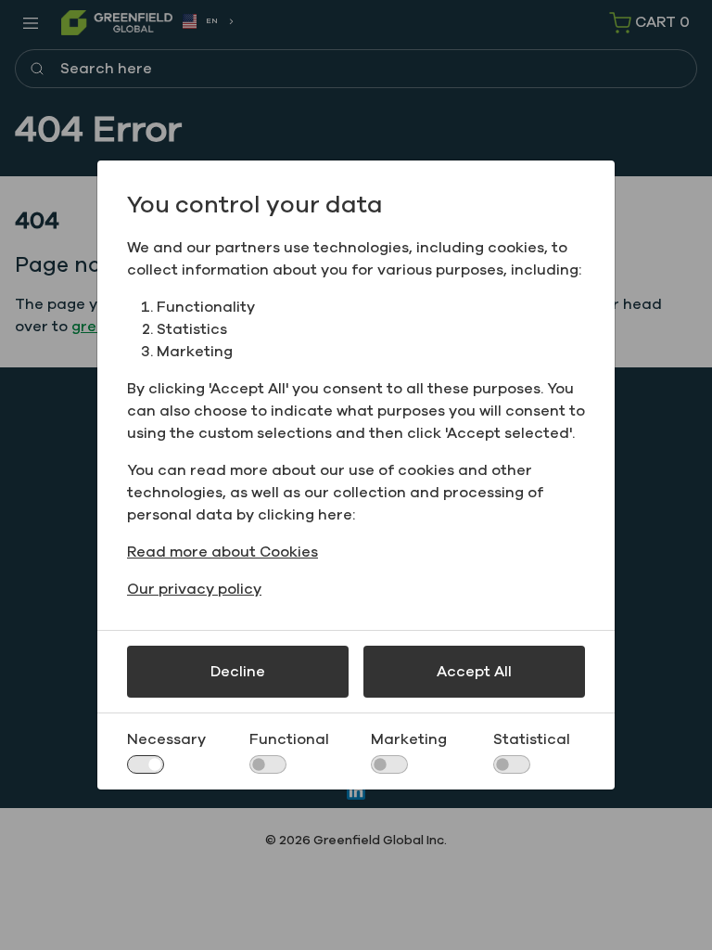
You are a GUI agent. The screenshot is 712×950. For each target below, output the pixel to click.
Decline (237, 671)
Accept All (474, 671)
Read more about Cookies (222, 552)
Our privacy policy (194, 589)
